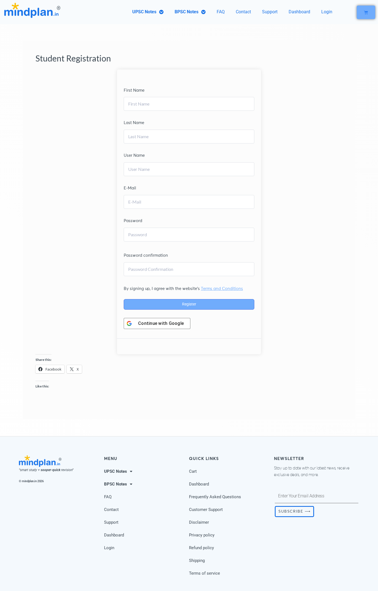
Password (133, 221)
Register (189, 304)
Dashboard (299, 11)
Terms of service (204, 573)
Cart (193, 471)
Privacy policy (201, 535)
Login (326, 11)
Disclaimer (199, 522)
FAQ (221, 11)
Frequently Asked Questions (215, 496)
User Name (134, 155)
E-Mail (130, 188)
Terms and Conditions (222, 289)
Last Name (134, 123)
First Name (134, 90)
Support (270, 11)
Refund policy (201, 547)
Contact (243, 11)
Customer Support (206, 509)
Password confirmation (146, 255)
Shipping (197, 560)
